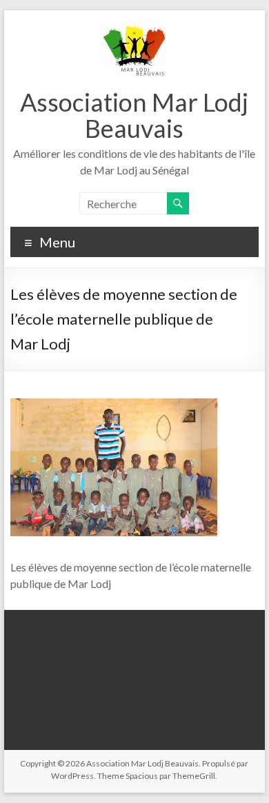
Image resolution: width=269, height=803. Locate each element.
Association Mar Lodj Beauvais (134, 115)
